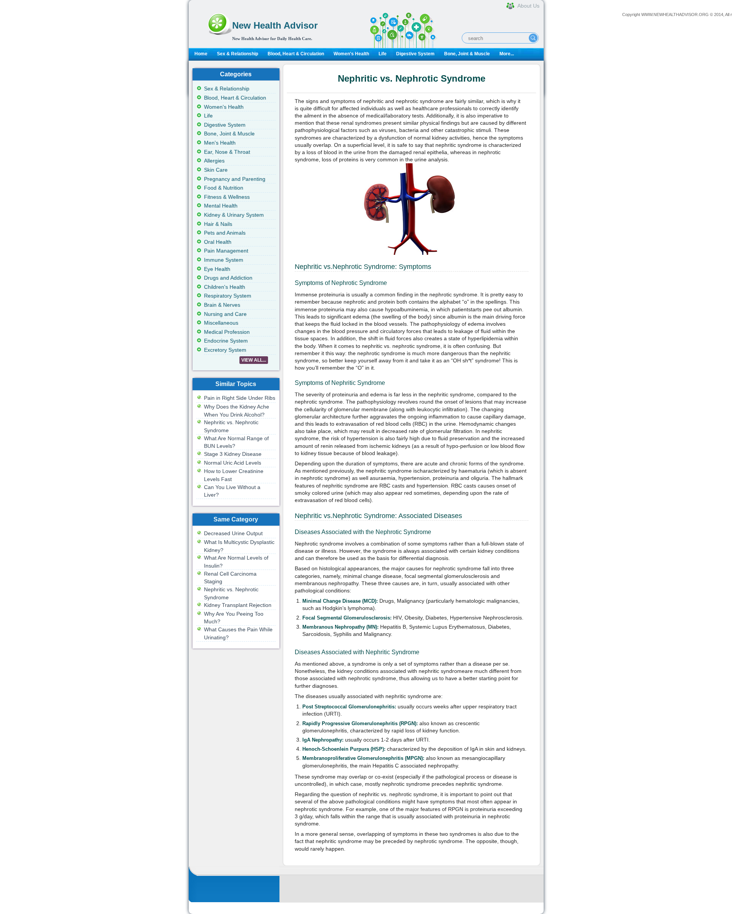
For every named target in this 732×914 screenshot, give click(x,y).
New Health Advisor (275, 25)
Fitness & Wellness (227, 197)
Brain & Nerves (222, 305)
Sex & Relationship (237, 53)
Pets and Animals (225, 233)
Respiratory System (227, 296)
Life (383, 53)
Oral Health (217, 242)
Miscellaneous (221, 323)
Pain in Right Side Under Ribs (239, 398)
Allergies (214, 161)
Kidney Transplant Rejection (237, 605)
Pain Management (226, 251)
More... (506, 53)
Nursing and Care (225, 314)
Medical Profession (227, 332)
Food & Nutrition (223, 188)
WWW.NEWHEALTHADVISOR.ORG (675, 14)
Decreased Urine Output (233, 533)
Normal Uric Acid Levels (232, 463)
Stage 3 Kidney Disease (233, 454)
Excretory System (225, 350)
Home (200, 53)
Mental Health (221, 206)
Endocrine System (226, 341)
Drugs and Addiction (228, 278)
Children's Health (224, 287)
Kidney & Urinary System (234, 215)
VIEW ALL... (253, 360)
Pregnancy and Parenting (234, 179)
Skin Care (216, 170)
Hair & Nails (218, 224)
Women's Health (351, 53)
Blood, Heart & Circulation (296, 53)
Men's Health (220, 143)
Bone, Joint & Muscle (467, 53)
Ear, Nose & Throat (227, 152)
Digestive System (415, 53)
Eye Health (217, 269)
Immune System (223, 260)
